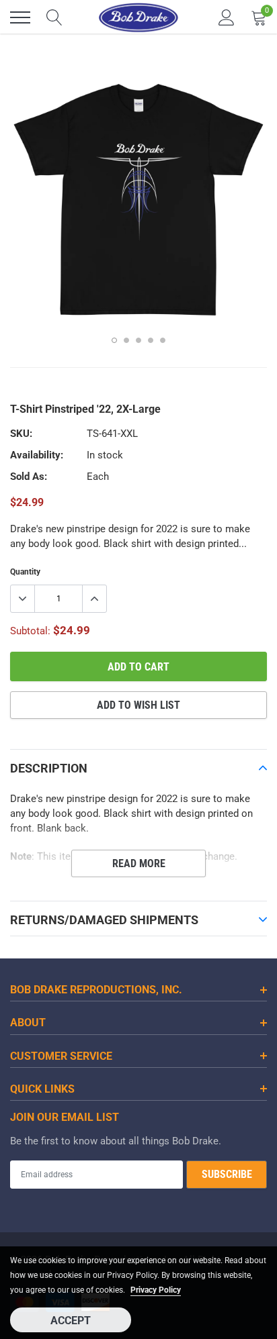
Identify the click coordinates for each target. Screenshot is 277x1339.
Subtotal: (30, 631)
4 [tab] (150, 340)
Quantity (25, 572)
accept (70, 1320)
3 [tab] (138, 340)
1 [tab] (114, 340)
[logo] (138, 17)
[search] (54, 17)
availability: (36, 455)
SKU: (21, 434)
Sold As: (28, 476)
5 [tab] (162, 340)
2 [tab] (126, 340)
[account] (227, 17)
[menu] (20, 17)
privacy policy (155, 1290)
